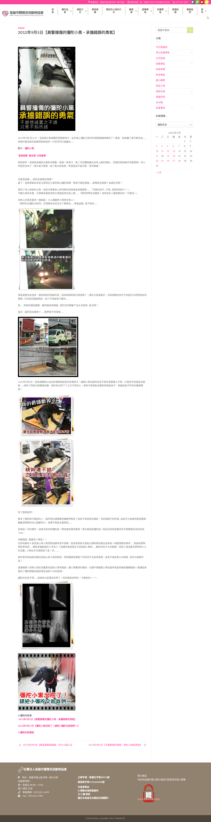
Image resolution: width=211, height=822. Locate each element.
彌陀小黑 (29, 148)
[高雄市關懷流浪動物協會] (22, 13)
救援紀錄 (21, 28)
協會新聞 (160, 69)
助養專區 (160, 63)
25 (162, 161)
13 (174, 151)
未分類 (159, 102)
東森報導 (23, 155)
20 (174, 156)
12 (168, 151)
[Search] (208, 18)
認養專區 (160, 107)
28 (179, 161)
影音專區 (160, 74)
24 (157, 161)
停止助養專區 (163, 52)
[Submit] (190, 30)
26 (168, 161)
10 (157, 151)
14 (179, 151)
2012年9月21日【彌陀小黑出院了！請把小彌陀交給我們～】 (49, 725)
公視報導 (41, 155)
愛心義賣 (160, 80)
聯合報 (32, 155)
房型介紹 (160, 85)
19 (168, 156)
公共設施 (160, 58)
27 (174, 161)
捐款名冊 (160, 91)
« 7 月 (158, 172)
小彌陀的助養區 (26, 732)
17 (157, 156)
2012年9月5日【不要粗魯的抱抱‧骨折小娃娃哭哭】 (115, 744)
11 (162, 151)
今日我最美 (161, 47)
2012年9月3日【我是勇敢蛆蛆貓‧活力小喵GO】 (48, 744)
